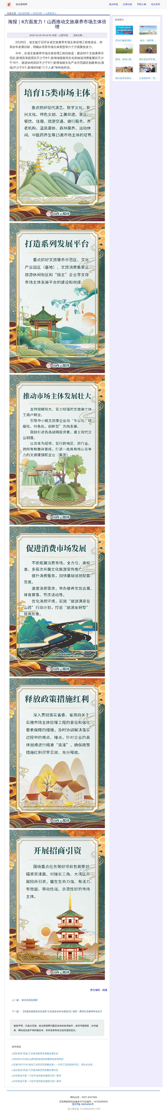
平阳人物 (141, 4)
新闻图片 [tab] (119, 19)
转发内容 (37, 13)
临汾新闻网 (24, 13)
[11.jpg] (57, 146)
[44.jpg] (57, 601)
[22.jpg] (57, 298)
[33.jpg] (57, 450)
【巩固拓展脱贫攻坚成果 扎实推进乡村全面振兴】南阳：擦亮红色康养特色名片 (62, 1011)
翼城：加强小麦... (124, 59)
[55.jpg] (57, 753)
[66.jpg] (57, 905)
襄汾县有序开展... (148, 59)
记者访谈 (127, 4)
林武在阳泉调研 (30, 999)
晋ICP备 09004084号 (83, 1104)
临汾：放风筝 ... (148, 40)
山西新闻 (49, 13)
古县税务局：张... (148, 78)
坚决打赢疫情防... (124, 40)
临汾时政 (113, 4)
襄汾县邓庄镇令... (124, 78)
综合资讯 (155, 4)
